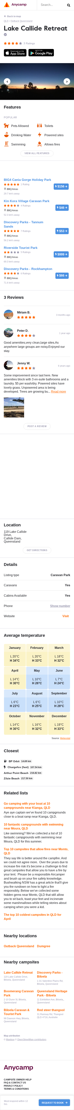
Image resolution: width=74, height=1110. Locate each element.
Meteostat (65, 738)
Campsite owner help (17, 1079)
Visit (65, 616)
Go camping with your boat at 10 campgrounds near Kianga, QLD (27, 805)
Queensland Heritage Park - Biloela (52, 993)
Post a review (37, 426)
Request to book (53, 1102)
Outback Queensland (21, 21)
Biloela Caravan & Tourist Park (17, 1012)
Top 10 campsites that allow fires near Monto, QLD (36, 851)
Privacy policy (13, 1086)
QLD (6, 21)
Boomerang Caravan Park (19, 993)
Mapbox (10, 1039)
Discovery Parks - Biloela (49, 974)
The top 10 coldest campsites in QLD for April (32, 916)
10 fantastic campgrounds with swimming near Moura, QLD (33, 826)
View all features (37, 153)
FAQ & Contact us (15, 1082)
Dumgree (43, 946)
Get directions (37, 550)
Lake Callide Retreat (18, 972)
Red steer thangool (51, 1010)
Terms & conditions (16, 1089)
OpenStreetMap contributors (31, 1039)
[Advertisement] (37, 476)
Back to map (14, 16)
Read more (58, 391)
